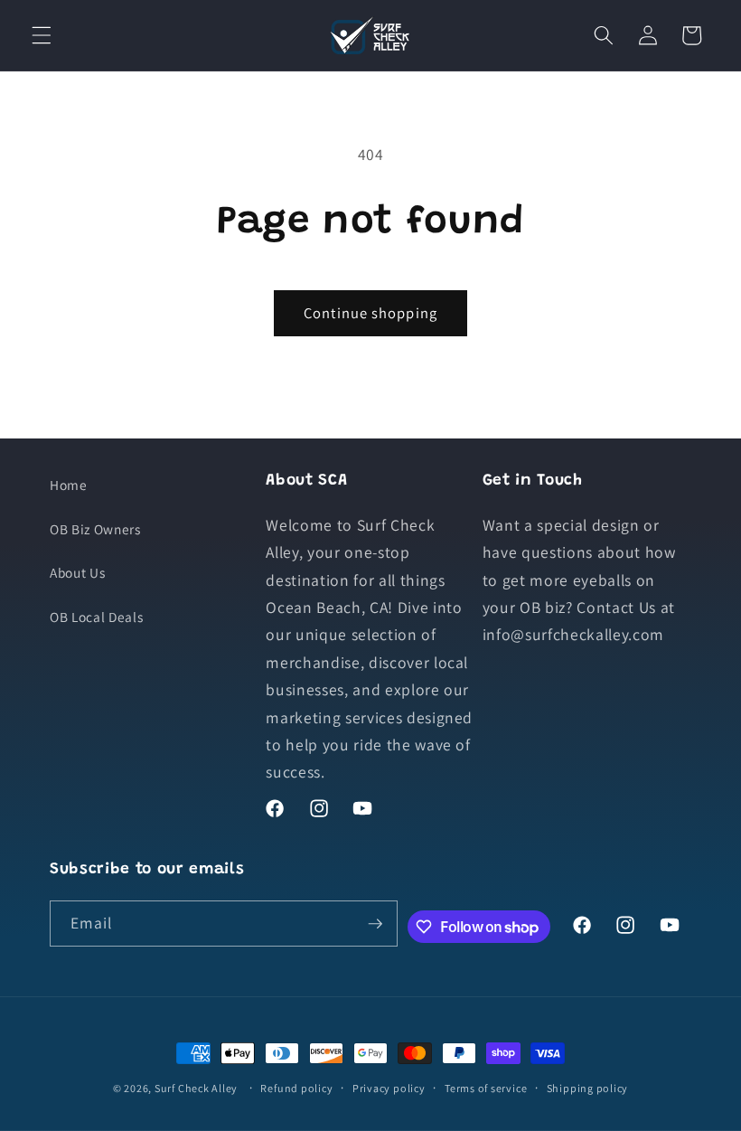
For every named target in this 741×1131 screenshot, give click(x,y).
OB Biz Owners (95, 529)
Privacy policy (389, 1088)
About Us (77, 572)
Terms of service (486, 1088)
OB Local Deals (96, 617)
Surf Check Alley (196, 1088)
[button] (41, 35)
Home (69, 485)
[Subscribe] (375, 923)
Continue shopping (370, 313)
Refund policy (296, 1088)
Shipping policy (588, 1088)
